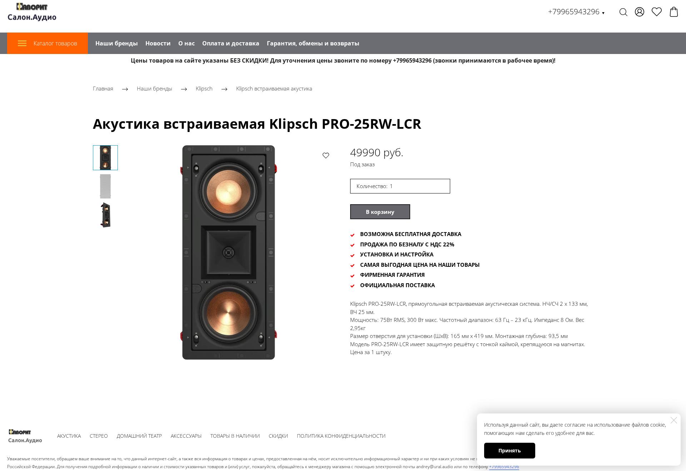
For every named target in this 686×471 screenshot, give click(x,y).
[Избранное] (657, 12)
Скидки (278, 435)
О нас (186, 43)
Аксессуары (186, 435)
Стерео (99, 435)
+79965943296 (576, 11)
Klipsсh (204, 88)
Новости (158, 43)
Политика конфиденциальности (341, 435)
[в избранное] (325, 155)
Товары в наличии (235, 435)
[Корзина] (674, 12)
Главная (103, 88)
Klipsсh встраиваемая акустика (274, 88)
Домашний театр (139, 435)
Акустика (69, 435)
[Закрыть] (674, 420)
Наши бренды (116, 43)
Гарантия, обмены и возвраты (313, 43)
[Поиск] (623, 12)
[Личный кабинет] (640, 12)
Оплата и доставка (230, 43)
